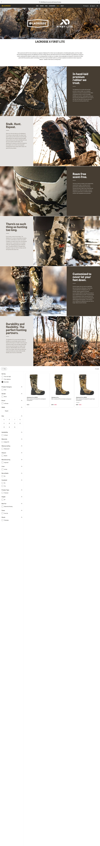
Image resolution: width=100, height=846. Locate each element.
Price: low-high (7, 376)
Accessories (52, 6)
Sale (58, 6)
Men (37, 6)
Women (42, 6)
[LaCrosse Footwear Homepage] (19, 5)
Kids (46, 6)
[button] (12, 390)
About (62, 6)
